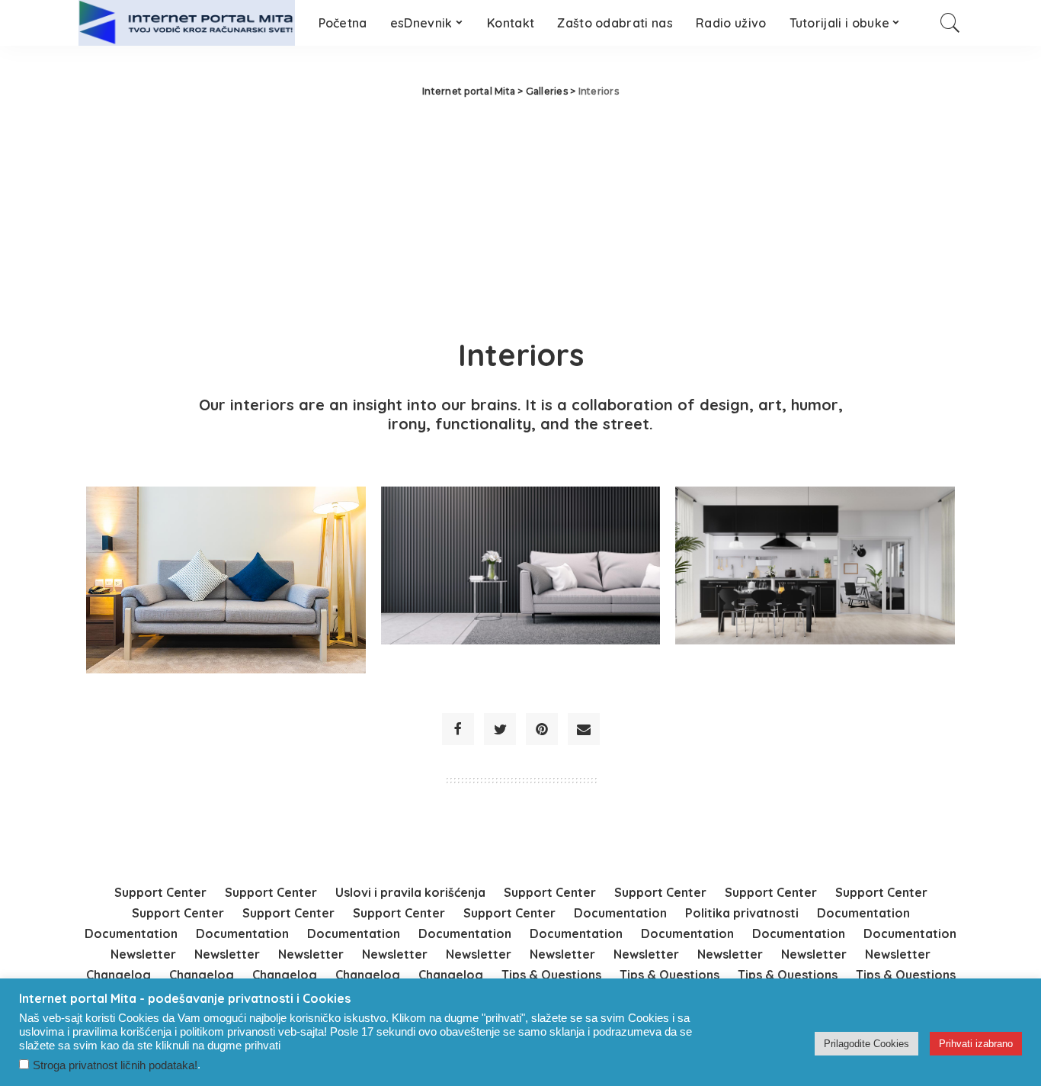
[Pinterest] (542, 729)
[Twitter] (500, 729)
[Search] (950, 23)
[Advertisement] (520, 213)
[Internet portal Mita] (187, 23)
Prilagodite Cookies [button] (866, 1043)
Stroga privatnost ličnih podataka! (115, 1065)
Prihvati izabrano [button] (976, 1043)
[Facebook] (458, 729)
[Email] (584, 729)
